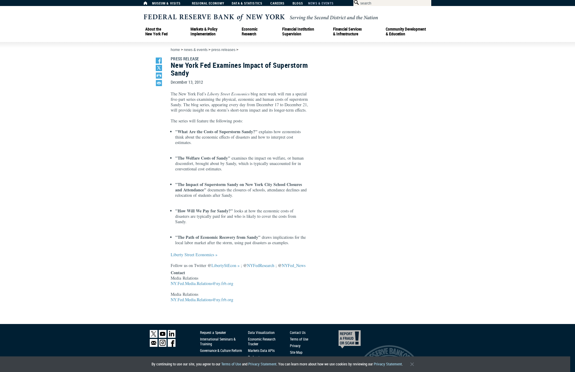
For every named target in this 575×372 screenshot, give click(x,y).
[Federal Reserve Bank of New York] (261, 17)
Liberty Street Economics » (194, 254)
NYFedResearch (260, 265)
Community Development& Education (406, 31)
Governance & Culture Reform (221, 350)
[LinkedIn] (171, 336)
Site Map (296, 352)
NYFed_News (293, 265)
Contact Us (297, 332)
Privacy (295, 345)
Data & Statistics (247, 3)
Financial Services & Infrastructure (347, 31)
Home (175, 50)
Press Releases (223, 50)
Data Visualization (261, 332)
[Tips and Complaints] (341, 341)
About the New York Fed (156, 31)
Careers (277, 3)
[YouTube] (163, 336)
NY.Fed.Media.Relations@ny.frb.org (202, 283)
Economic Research (250, 31)
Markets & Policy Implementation (203, 31)
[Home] (148, 5)
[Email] (154, 345)
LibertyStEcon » (225, 265)
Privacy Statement (262, 364)
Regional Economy (208, 3)
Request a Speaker (213, 332)
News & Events (321, 3)
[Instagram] (163, 345)
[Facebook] (171, 345)
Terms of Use (231, 364)
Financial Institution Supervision (298, 31)
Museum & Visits (166, 3)
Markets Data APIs (261, 350)
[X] (154, 336)
